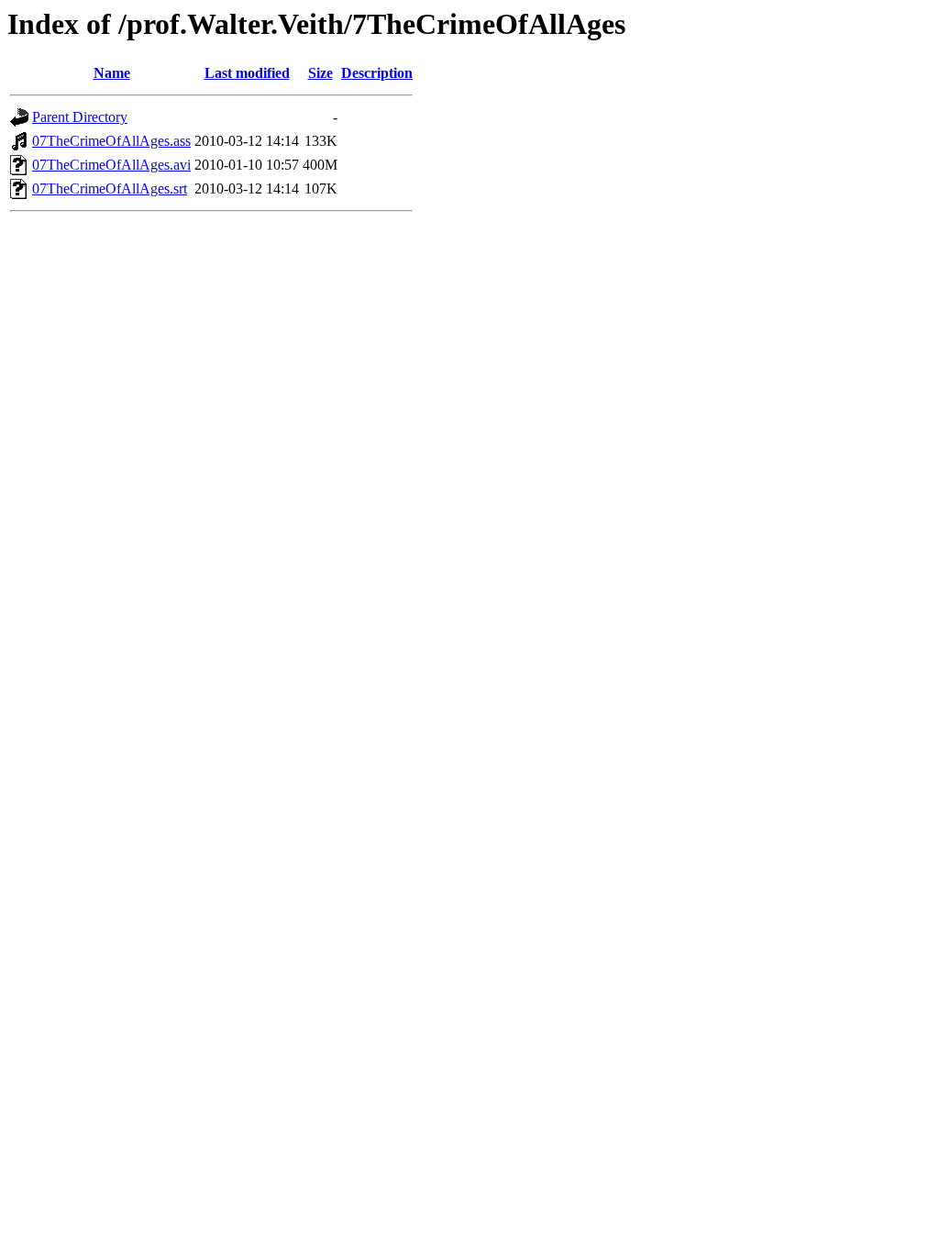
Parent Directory (79, 117)
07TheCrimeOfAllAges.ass (111, 141)
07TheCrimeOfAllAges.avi (111, 164)
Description (377, 73)
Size (320, 73)
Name (112, 73)
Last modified (247, 73)
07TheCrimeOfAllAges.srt (109, 188)
